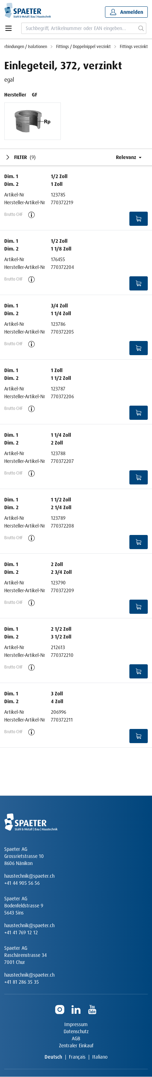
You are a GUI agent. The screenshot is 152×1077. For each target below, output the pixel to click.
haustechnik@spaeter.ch (29, 876)
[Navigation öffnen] (8, 28)
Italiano (99, 1057)
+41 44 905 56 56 (22, 883)
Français (77, 1057)
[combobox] (78, 28)
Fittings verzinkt (134, 46)
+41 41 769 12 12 (21, 932)
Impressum (76, 1024)
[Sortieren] (125, 157)
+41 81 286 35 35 (21, 982)
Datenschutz (76, 1031)
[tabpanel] (32, 121)
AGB (76, 1038)
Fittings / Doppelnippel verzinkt (83, 46)
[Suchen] (141, 28)
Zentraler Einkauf (76, 1045)
